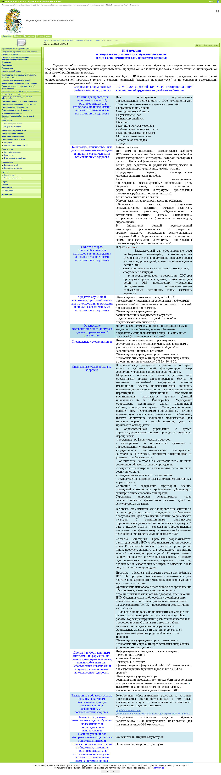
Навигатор (8, 142)
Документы (6, 62)
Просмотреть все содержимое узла (15, 49)
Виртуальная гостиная (12, 127)
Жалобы (17, 36)
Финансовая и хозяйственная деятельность (19, 83)
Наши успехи (7, 162)
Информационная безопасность (15, 107)
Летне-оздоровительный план (15, 158)
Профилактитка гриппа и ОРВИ (16, 145)
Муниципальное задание (12, 113)
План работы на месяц (12, 152)
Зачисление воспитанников (13, 136)
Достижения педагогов (13, 168)
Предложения (28, 36)
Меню (48, 36)
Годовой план (9, 155)
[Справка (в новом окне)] (218, 1)
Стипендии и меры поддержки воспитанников (20, 91)
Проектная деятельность (13, 124)
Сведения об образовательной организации (19, 52)
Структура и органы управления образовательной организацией (15, 58)
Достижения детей (11, 165)
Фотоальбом (8, 191)
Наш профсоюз (9, 175)
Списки (5, 185)
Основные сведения (10, 55)
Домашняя (6, 36)
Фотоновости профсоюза (13, 178)
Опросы (5, 182)
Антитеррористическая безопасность (17, 110)
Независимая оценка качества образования (19, 104)
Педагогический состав (11, 71)
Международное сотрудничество (15, 94)
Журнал (199, 45)
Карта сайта (7, 194)
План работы (7, 149)
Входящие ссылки (211, 45)
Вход (211, 2)
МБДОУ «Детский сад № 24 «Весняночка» (123, 5)
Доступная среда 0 (94, 40)
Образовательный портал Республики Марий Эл (20, 5)
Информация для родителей (13, 139)
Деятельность (7, 121)
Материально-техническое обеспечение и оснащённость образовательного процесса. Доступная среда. (19, 75)
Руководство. (7, 68)
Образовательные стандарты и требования (19, 101)
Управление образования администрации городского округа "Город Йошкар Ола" (72, 5)
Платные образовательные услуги (16, 80)
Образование (7, 65)
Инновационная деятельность (14, 130)
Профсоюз (6, 172)
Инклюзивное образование (12, 133)
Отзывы (40, 36)
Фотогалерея (7, 187)
